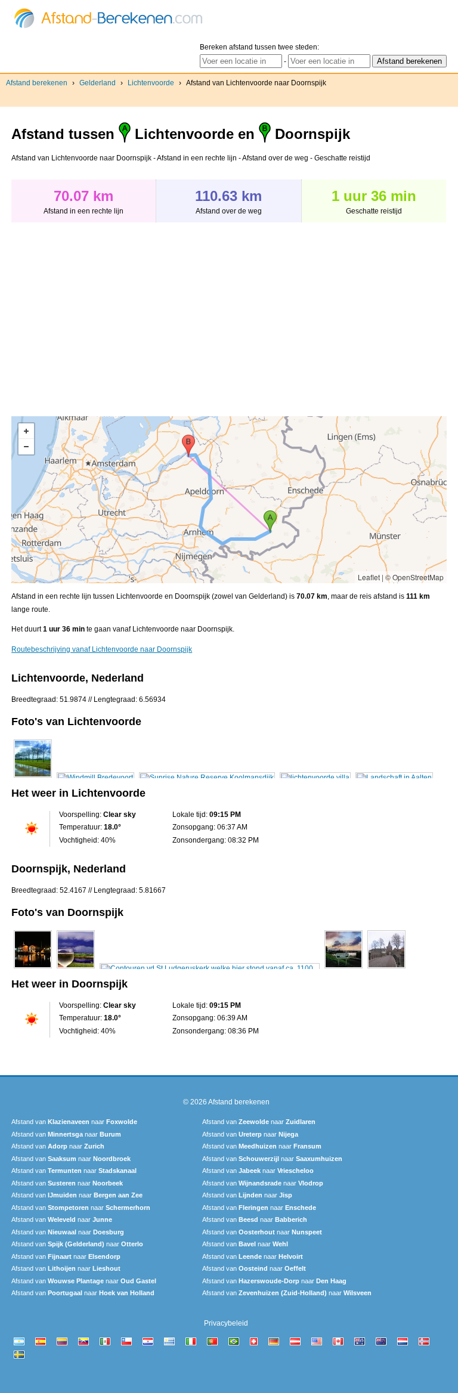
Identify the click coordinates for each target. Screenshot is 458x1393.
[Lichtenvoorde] (32, 777)
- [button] (26, 446)
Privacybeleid (226, 1323)
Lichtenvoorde (151, 83)
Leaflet (369, 577)
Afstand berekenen (36, 83)
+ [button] (26, 431)
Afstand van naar (74, 1121)
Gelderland (97, 83)
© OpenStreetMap (414, 577)
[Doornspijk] (32, 968)
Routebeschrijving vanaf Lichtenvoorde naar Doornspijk (101, 649)
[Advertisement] (111, 313)
